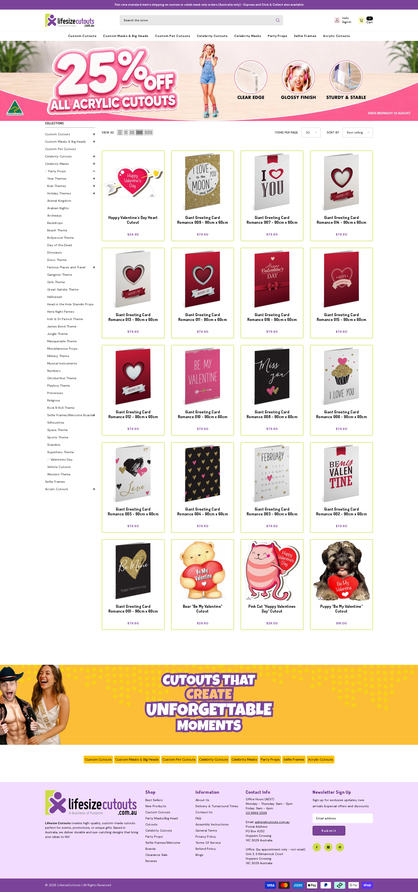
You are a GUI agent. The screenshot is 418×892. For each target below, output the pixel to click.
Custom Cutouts (98, 759)
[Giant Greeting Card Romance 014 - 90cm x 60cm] (341, 182)
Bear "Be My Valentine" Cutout (202, 608)
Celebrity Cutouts (213, 759)
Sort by (333, 132)
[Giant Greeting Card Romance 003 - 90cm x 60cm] (272, 473)
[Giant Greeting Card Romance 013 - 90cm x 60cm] (133, 279)
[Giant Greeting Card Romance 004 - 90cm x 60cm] (203, 473)
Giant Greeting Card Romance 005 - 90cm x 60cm (133, 511)
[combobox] (196, 20)
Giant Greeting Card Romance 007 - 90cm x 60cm (272, 220)
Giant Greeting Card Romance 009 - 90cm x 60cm (202, 220)
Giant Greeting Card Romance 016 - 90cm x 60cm (272, 317)
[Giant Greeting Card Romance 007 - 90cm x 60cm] (272, 182)
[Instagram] (328, 847)
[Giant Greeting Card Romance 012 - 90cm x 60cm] (133, 376)
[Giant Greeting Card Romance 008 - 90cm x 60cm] (272, 376)
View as (108, 132)
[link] (209, 705)
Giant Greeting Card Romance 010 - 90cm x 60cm (203, 414)
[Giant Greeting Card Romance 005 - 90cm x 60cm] (133, 473)
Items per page (286, 132)
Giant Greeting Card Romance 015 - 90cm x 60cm (341, 317)
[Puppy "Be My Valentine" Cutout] (341, 571)
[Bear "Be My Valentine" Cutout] (203, 571)
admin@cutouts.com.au (272, 822)
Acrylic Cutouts (320, 759)
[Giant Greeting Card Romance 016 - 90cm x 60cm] (272, 279)
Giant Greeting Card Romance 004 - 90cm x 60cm (202, 511)
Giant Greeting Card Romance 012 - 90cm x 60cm (133, 414)
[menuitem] (70, 134)
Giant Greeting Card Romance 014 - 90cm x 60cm (341, 220)
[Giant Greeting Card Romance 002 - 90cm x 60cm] (341, 473)
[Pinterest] (340, 847)
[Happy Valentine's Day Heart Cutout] (133, 182)
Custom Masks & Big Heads (137, 759)
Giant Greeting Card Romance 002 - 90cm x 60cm (341, 511)
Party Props (270, 759)
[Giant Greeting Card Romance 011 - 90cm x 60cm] (203, 279)
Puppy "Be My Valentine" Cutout (341, 608)
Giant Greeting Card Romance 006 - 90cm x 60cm (341, 414)
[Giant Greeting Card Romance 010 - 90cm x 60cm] (203, 376)
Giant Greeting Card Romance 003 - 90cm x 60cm (272, 511)
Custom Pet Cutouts (179, 759)
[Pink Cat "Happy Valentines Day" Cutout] (272, 571)
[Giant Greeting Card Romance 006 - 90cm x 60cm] (341, 376)
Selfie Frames (293, 759)
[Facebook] (317, 847)
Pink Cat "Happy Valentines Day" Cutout (271, 608)
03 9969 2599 (256, 813)
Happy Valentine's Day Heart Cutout (133, 220)
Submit (329, 831)
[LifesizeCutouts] (209, 81)
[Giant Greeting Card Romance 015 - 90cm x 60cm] (341, 279)
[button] (70, 134)
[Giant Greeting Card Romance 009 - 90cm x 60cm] (203, 182)
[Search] (201, 20)
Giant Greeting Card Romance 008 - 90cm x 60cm (272, 414)
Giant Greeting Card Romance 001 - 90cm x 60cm (133, 608)
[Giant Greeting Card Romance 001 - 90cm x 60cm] (133, 571)
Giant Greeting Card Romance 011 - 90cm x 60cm (202, 317)
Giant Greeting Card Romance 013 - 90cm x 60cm (133, 317)
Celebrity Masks (244, 759)
